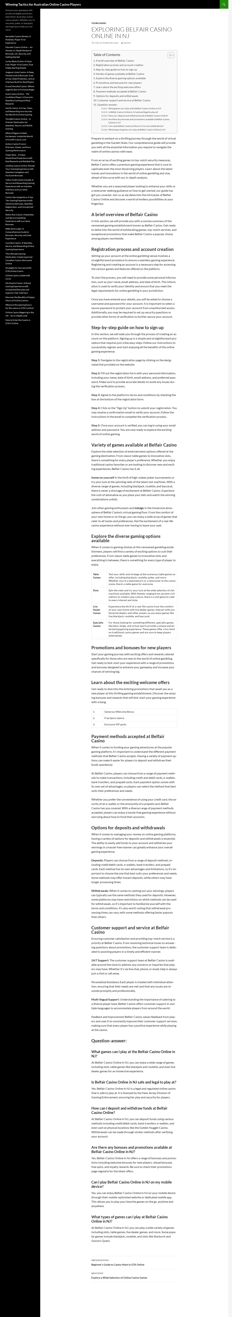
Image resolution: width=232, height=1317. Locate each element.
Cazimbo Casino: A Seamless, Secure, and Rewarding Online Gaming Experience (19, 246)
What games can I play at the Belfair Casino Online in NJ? (134, 108)
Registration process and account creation (119, 64)
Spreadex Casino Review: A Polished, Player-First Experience (18, 39)
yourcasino (98, 23)
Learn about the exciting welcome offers (118, 87)
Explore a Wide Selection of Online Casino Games (119, 1275)
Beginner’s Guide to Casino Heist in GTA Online (117, 1262)
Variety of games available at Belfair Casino (120, 73)
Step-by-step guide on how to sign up (116, 69)
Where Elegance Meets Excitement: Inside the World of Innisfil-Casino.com (19, 136)
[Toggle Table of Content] (169, 55)
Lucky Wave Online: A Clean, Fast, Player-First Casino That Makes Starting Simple (19, 64)
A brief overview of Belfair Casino (115, 60)
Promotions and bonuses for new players (119, 82)
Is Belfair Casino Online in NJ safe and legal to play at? (133, 112)
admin (127, 42)
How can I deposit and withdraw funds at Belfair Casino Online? (138, 115)
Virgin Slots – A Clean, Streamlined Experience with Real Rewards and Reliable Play (20, 158)
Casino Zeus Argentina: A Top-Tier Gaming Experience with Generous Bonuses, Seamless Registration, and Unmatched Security (19, 204)
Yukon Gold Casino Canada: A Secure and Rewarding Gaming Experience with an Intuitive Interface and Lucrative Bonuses (19, 186)
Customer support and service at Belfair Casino (123, 100)
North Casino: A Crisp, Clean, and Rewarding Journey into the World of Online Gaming (19, 111)
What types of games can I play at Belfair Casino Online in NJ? (136, 129)
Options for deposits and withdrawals (117, 95)
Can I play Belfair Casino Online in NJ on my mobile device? (135, 126)
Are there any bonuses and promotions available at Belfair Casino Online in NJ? (138, 121)
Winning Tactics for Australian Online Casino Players (43, 4)
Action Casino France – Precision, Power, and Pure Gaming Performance (18, 147)
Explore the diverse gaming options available (121, 78)
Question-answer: (107, 104)
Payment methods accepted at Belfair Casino (121, 91)
